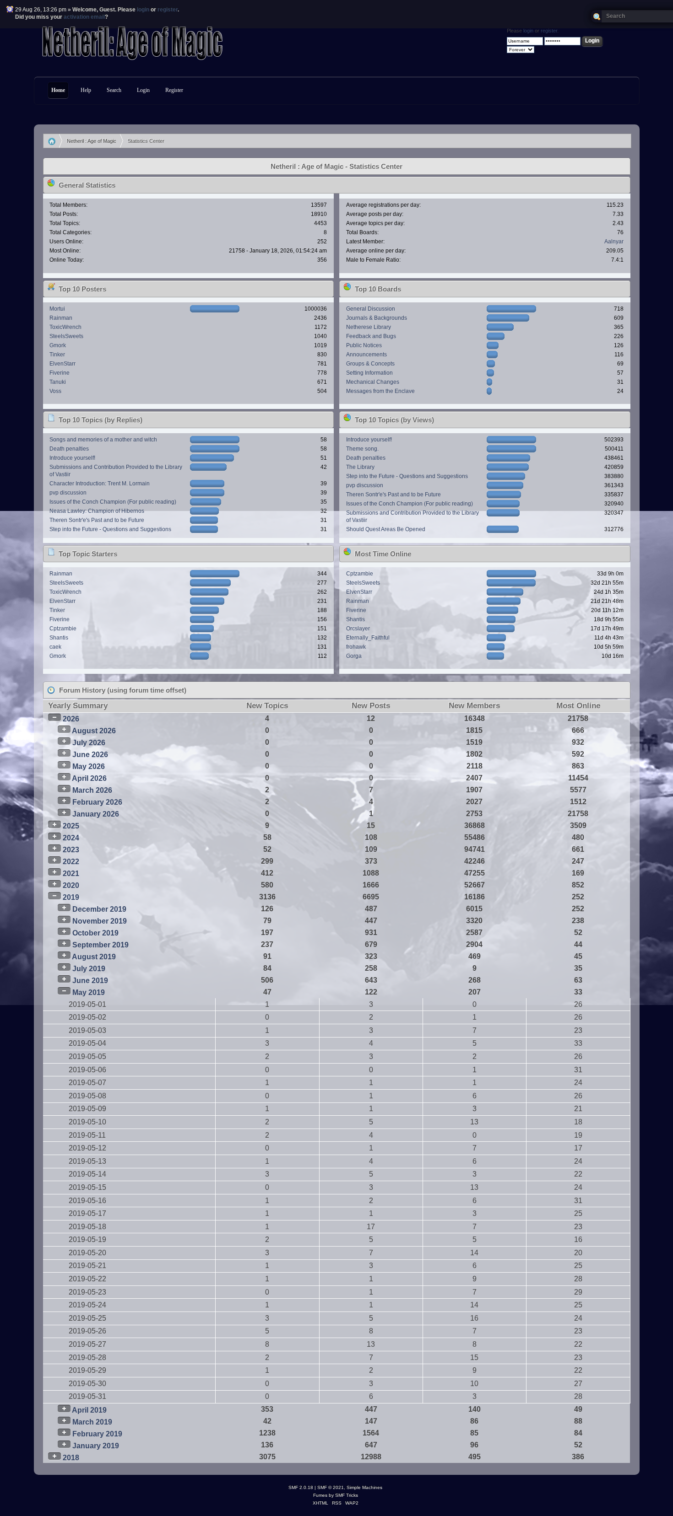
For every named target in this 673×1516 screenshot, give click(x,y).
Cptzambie (62, 628)
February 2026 (97, 802)
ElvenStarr (62, 363)
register (167, 9)
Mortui (57, 309)
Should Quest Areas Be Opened (385, 529)
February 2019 (97, 1434)
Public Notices (364, 345)
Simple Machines (364, 1487)
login (143, 9)
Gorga (354, 656)
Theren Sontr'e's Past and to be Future (96, 520)
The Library (360, 467)
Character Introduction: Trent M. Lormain (99, 483)
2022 (71, 862)
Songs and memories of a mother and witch (103, 439)
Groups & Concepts (370, 363)
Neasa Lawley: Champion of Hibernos (96, 511)
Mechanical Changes (372, 382)
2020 (71, 885)
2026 (71, 719)
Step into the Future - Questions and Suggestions (110, 529)
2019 (71, 897)
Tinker (57, 354)
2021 (71, 873)
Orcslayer (358, 628)
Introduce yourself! (72, 458)
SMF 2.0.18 (300, 1487)
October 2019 (95, 933)
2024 (71, 838)
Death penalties (69, 449)
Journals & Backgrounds (376, 318)
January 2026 (95, 814)
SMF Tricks (346, 1495)
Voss (55, 391)
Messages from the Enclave (380, 391)
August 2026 (94, 731)
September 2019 (100, 945)
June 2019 (90, 980)
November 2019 (99, 921)
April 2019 (89, 1410)
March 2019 (92, 1422)
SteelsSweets (66, 336)
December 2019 (99, 909)
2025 (71, 826)
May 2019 (88, 992)
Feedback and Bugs (371, 336)
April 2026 (89, 778)
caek (55, 647)
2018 (71, 1458)
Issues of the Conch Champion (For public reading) (112, 502)
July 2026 (88, 743)
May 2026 (88, 766)
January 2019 (95, 1446)
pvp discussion (68, 492)
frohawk (356, 647)
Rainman (60, 318)
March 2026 (92, 790)
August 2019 (94, 957)
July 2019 (88, 969)
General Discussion (370, 309)
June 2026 (90, 754)
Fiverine (59, 373)
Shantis (58, 637)
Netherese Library (368, 327)
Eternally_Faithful (368, 637)
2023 (71, 850)
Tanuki (57, 382)
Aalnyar (614, 241)
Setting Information (369, 373)
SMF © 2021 (330, 1487)
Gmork (57, 345)
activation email (84, 17)
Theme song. (362, 449)
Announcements (366, 354)
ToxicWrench (65, 327)
